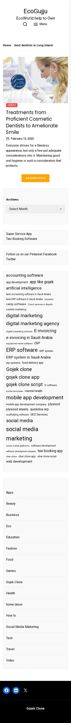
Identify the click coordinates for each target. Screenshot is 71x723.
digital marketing (24, 315)
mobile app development (34, 397)
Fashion (11, 548)
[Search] (25, 24)
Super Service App (19, 234)
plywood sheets (17, 409)
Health (12, 105)
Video (10, 660)
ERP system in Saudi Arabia (28, 357)
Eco (8, 526)
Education (13, 537)
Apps (9, 492)
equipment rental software (19, 343)
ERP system (46, 350)
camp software (16, 304)
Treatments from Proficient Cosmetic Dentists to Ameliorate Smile (32, 122)
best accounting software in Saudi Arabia (28, 294)
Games (11, 571)
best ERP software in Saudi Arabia (24, 299)
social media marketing (22, 434)
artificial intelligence (24, 288)
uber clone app (27, 456)
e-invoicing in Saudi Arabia (29, 337)
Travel (10, 649)
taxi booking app (50, 451)
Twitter (11, 259)
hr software (50, 385)
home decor (14, 604)
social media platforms (17, 446)
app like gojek (42, 281)
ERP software (22, 350)
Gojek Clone (14, 582)
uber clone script (47, 456)
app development (17, 282)
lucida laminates (14, 391)
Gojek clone (19, 369)
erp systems (13, 362)
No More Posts (35, 178)
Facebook (50, 254)
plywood (54, 404)
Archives (12, 199)
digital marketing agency (32, 323)
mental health (33, 391)
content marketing (16, 309)
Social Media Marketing (22, 627)
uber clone (11, 456)
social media (19, 420)
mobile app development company (26, 404)
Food (9, 559)
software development (43, 445)
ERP (37, 343)
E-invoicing (45, 330)
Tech (9, 638)
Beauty (11, 503)
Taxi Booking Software (21, 239)
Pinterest (36, 254)
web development (19, 461)
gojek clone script (24, 384)
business (49, 299)
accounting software (24, 275)
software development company (21, 451)
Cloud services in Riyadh (40, 304)
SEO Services (39, 414)
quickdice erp (39, 409)
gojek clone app (22, 377)
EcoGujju (35, 11)
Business (12, 515)
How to (11, 615)
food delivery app (32, 362)
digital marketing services (19, 331)
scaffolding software (17, 414)
